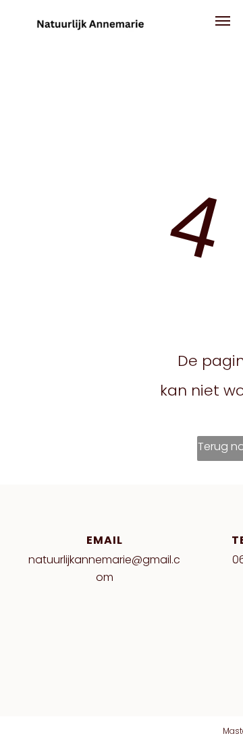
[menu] (222, 20)
